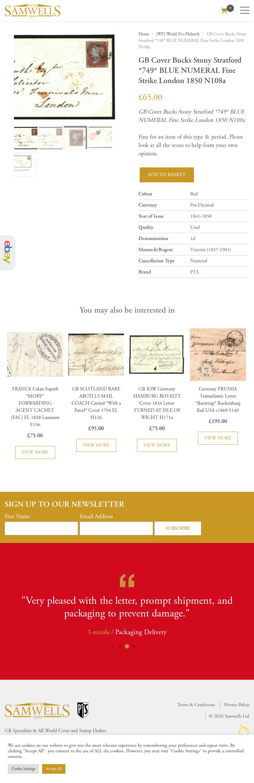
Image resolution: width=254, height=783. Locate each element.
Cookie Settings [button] (23, 769)
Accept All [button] (54, 769)
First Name (17, 516)
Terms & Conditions (196, 705)
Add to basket (167, 174)
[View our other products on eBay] (7, 253)
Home (143, 34)
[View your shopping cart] (224, 10)
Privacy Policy (236, 705)
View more (35, 452)
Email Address (96, 516)
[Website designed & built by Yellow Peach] (244, 730)
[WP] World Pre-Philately (178, 34)
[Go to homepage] (32, 10)
